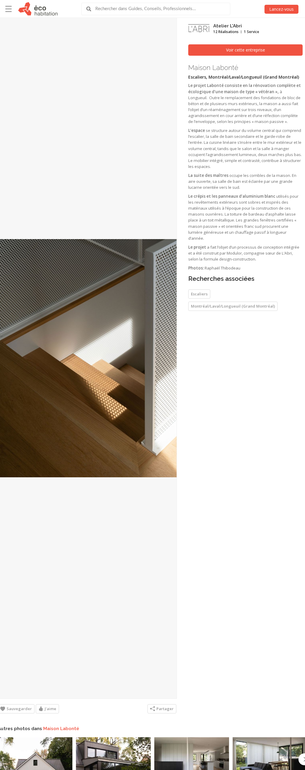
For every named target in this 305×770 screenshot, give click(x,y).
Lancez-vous (281, 9)
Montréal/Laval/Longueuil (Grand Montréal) (233, 306)
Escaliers (199, 294)
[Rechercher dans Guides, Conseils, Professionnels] (90, 9)
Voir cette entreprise (245, 50)
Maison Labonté (61, 728)
